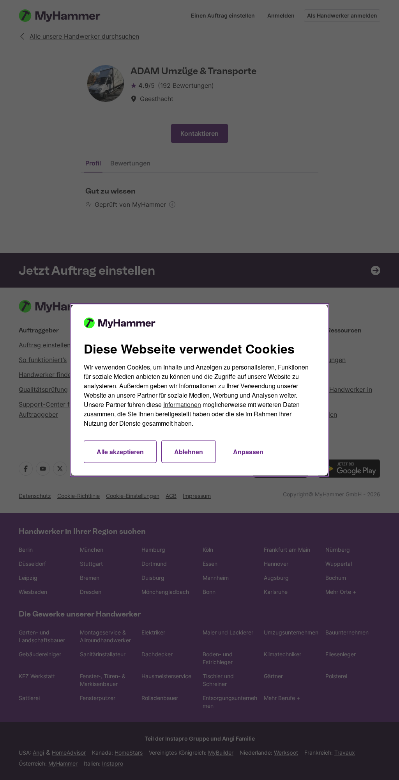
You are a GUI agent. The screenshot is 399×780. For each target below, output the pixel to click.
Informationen (182, 404)
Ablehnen (188, 451)
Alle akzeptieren (120, 451)
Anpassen (248, 451)
